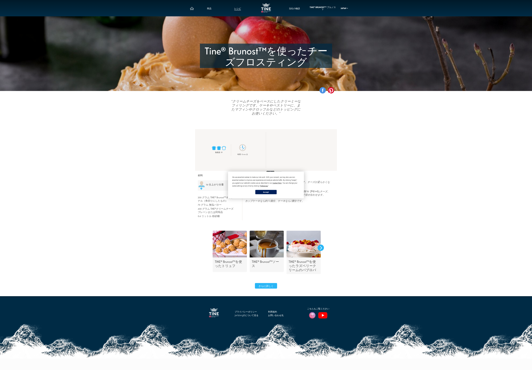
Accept (266, 192)
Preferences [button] (264, 186)
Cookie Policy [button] (277, 183)
